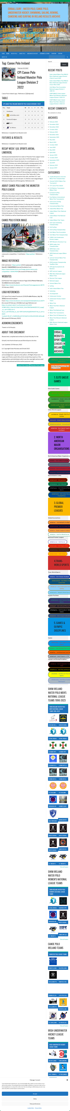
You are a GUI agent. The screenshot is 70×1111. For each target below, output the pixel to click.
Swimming (52, 291)
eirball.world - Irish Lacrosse (58, 480)
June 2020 (53, 147)
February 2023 (54, 122)
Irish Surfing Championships (58, 229)
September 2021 (54, 137)
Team (8, 108)
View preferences (35, 1104)
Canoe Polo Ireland (23, 365)
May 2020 (52, 150)
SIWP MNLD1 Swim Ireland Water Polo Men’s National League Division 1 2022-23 (57, 101)
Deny (35, 1099)
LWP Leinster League (56, 271)
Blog (7, 53)
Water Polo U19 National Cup (58, 315)
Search (50, 61)
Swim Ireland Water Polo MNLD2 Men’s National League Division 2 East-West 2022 (59, 82)
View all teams (64, 867)
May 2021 (52, 139)
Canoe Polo (22, 53)
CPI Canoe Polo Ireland (56, 185)
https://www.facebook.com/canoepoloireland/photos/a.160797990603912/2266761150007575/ (36, 301)
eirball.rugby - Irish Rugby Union (59, 546)
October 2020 (54, 145)
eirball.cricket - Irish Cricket (58, 554)
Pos (4, 108)
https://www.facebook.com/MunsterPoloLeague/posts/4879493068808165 (30, 285)
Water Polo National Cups (57, 310)
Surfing (60, 53)
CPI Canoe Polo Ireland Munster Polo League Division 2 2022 (29, 79)
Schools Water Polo (55, 283)
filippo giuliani (30, 254)
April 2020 (52, 152)
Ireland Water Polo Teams (57, 220)
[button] (67, 1080)
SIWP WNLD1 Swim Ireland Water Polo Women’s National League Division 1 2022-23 (58, 95)
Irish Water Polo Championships (59, 235)
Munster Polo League (37, 365)
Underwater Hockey (32, 53)
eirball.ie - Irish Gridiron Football (59, 460)
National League (54, 281)
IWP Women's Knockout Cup (58, 242)
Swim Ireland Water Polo (57, 288)
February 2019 (54, 165)
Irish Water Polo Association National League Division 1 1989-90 (58, 89)
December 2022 (54, 124)
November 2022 (54, 127)
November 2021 (54, 134)
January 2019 (53, 168)
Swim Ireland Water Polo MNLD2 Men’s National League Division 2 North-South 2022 (59, 76)
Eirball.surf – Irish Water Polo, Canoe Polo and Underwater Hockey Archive (35, 35)
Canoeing (53, 53)
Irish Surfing (53, 227)
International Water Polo (57, 206)
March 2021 (53, 142)
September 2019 (54, 160)
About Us (4, 57)
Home (3, 53)
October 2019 (54, 157)
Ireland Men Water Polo (56, 208)
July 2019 (52, 162)
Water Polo (14, 53)
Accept (35, 1094)
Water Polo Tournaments (57, 312)
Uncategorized (54, 293)
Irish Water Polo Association (58, 232)
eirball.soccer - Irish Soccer (57, 542)
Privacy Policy (38, 1108)
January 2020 (53, 155)
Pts (42, 108)
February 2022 (54, 132)
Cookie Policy (31, 1108)
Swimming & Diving (44, 53)
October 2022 (54, 129)
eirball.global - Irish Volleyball (58, 484)
